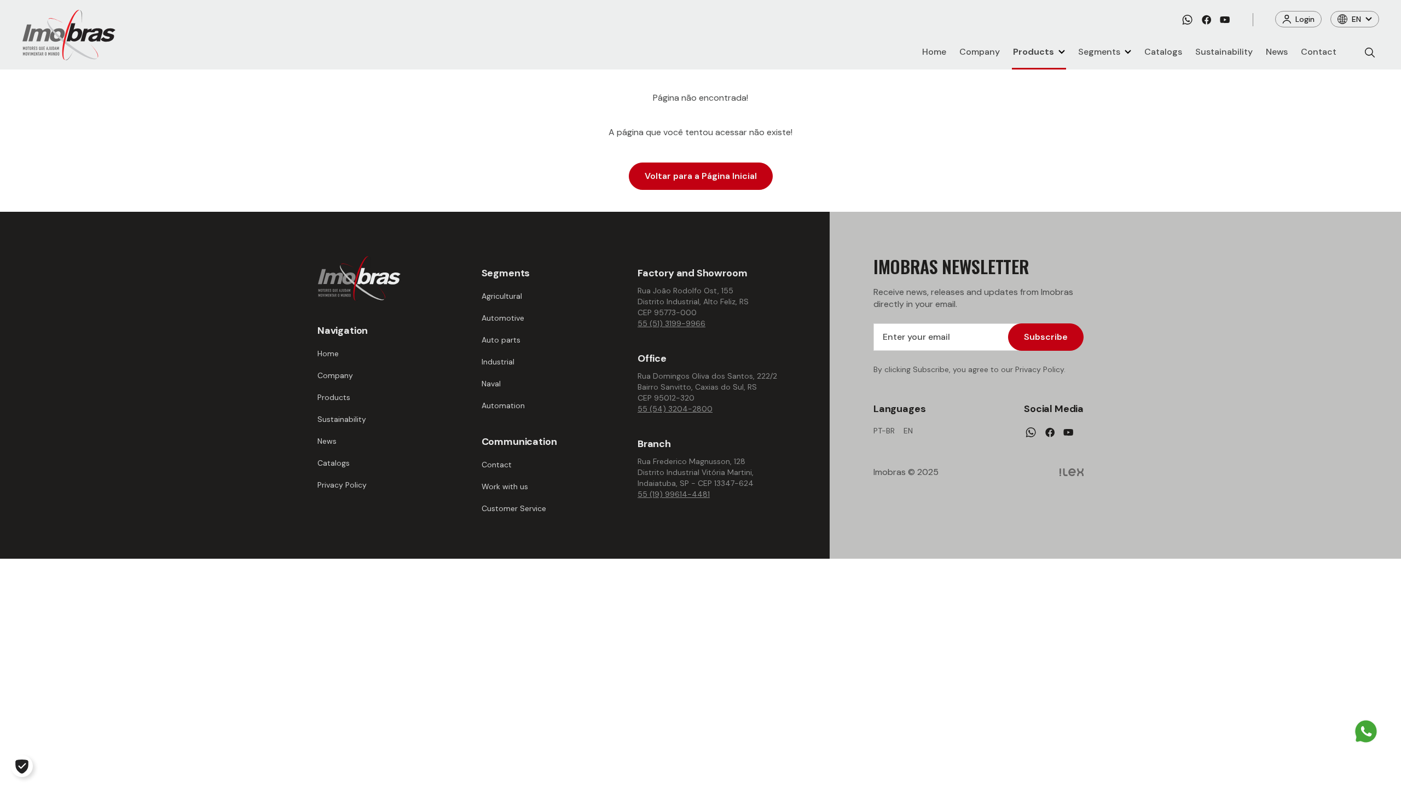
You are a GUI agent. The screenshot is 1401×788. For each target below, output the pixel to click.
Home (934, 51)
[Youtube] (1225, 20)
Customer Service (514, 508)
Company (979, 51)
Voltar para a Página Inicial (701, 176)
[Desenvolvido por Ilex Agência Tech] (1072, 472)
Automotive (503, 318)
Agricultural (502, 296)
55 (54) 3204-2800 (675, 409)
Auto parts (501, 340)
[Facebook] (1206, 19)
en (908, 431)
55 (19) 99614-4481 (674, 494)
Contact (1318, 51)
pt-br (884, 431)
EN (1356, 19)
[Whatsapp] (1187, 20)
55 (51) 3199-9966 (671, 323)
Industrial (498, 362)
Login (1305, 19)
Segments (1099, 51)
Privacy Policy (342, 485)
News (1277, 51)
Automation (503, 405)
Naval (491, 384)
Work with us (505, 486)
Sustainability (1224, 51)
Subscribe (1046, 337)
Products (1033, 51)
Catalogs (1163, 51)
